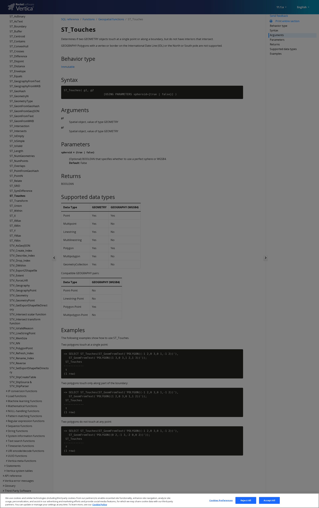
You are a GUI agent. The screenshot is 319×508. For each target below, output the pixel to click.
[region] (159, 500)
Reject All (246, 500)
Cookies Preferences (221, 500)
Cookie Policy (99, 504)
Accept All (269, 500)
